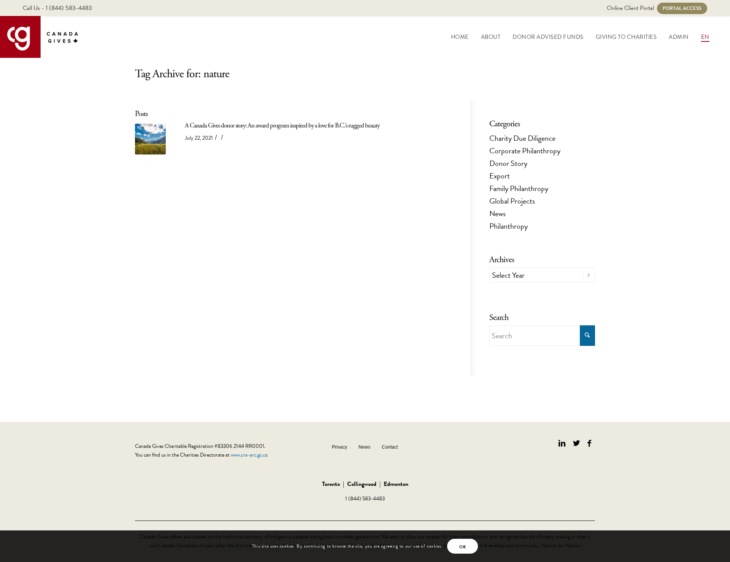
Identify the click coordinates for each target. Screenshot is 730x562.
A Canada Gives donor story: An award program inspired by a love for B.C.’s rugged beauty (282, 125)
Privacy (339, 447)
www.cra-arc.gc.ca (249, 455)
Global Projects (512, 201)
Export (499, 175)
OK (462, 547)
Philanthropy (508, 226)
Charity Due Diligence (522, 138)
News (497, 213)
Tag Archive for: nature (182, 74)
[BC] (150, 139)
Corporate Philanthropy (524, 150)
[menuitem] (460, 37)
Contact (390, 447)
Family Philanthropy (518, 188)
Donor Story (508, 163)
